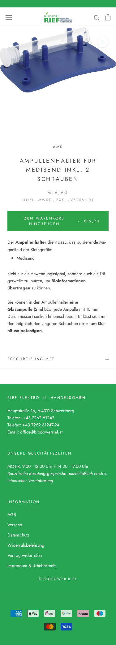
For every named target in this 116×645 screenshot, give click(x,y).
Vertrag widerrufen (24, 555)
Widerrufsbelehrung (25, 545)
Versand (14, 525)
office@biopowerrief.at (41, 432)
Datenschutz (18, 535)
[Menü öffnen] (9, 17)
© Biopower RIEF (58, 578)
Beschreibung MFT (30, 359)
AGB (11, 514)
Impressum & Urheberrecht (31, 565)
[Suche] (97, 17)
